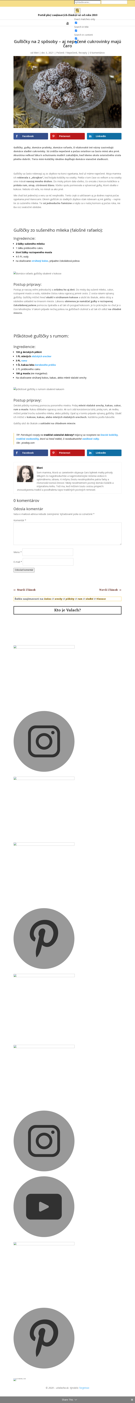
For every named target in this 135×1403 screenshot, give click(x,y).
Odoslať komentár (24, 569)
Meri (36, 52)
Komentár (20, 520)
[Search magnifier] (77, 10)
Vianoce (101, 598)
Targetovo (84, 1387)
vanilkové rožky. (91, 438)
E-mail (18, 561)
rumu (24, 360)
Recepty (83, 52)
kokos (47, 598)
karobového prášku (45, 364)
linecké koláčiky (109, 434)
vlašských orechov (41, 356)
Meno (18, 552)
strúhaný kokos (40, 260)
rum (80, 598)
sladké (89, 598)
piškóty (70, 598)
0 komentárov (97, 52)
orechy (58, 598)
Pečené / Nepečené (66, 52)
